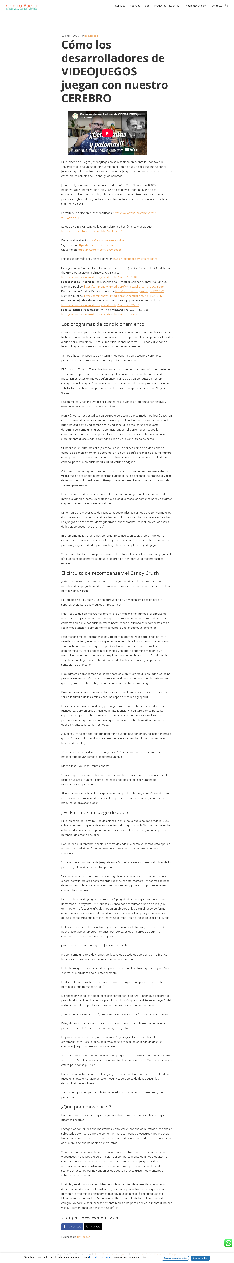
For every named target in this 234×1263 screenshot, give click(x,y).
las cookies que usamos (101, 1257)
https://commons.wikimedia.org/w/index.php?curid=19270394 (124, 296)
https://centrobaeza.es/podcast (106, 240)
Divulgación (83, 1236)
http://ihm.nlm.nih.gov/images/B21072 (139, 291)
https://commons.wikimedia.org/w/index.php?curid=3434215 (100, 314)
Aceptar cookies (200, 1258)
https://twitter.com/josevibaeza (97, 245)
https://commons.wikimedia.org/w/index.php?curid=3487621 (100, 277)
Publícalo (94, 1226)
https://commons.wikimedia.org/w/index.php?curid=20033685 (124, 286)
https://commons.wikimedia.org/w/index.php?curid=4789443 (100, 305)
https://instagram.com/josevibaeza (100, 249)
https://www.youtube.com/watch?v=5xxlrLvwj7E (92, 231)
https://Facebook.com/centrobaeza (135, 258)
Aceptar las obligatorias (175, 1258)
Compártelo (74, 1226)
